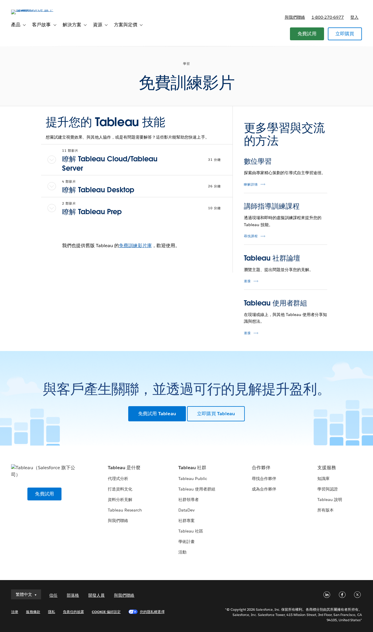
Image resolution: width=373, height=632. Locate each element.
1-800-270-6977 (328, 17)
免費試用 (307, 34)
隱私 (51, 611)
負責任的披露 (73, 611)
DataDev (186, 510)
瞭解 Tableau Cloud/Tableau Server (109, 163)
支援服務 (326, 468)
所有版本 (325, 510)
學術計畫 (186, 541)
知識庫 (323, 478)
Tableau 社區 (190, 531)
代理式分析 (118, 478)
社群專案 (186, 520)
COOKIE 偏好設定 (106, 611)
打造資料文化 (120, 489)
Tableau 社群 (192, 468)
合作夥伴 (261, 468)
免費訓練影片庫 (135, 245)
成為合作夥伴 (264, 489)
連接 (247, 281)
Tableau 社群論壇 (272, 258)
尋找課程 (251, 236)
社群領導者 (188, 499)
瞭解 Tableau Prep (92, 211)
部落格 (73, 595)
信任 (53, 595)
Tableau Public (192, 478)
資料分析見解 (120, 499)
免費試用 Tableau (157, 414)
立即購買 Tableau (216, 414)
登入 (354, 17)
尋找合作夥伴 (264, 478)
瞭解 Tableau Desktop (98, 189)
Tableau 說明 (329, 499)
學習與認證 (327, 489)
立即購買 (344, 34)
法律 (14, 611)
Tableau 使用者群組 (275, 303)
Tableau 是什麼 (124, 468)
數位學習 (258, 161)
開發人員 (96, 595)
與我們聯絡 (295, 17)
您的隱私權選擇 (152, 611)
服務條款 (33, 611)
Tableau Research (125, 510)
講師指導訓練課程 (272, 206)
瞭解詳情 (251, 184)
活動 (182, 552)
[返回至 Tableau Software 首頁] (33, 9)
